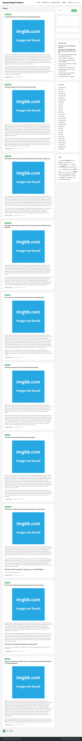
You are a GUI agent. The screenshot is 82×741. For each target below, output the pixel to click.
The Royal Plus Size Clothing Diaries (66, 67)
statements (64, 175)
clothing (67, 160)
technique (69, 177)
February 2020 (61, 138)
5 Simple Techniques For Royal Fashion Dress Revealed (21, 367)
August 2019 (61, 148)
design (60, 162)
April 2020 (60, 134)
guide (71, 167)
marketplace (66, 169)
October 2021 (61, 97)
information (60, 169)
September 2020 (62, 124)
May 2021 (60, 108)
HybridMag (76, 739)
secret (60, 174)
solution (60, 175)
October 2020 (61, 122)
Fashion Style (7, 295)
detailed (64, 162)
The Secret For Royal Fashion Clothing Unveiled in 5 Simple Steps (24, 509)
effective (68, 164)
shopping (67, 174)
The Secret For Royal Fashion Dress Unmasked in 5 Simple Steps (24, 297)
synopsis (65, 177)
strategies (74, 175)
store (68, 175)
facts (59, 167)
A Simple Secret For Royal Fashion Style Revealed (19, 437)
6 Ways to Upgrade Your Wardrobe (66, 58)
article (59, 160)
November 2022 (62, 87)
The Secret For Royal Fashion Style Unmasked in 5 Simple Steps (24, 585)
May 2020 (60, 132)
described (72, 160)
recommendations (69, 172)
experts (74, 164)
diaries (69, 162)
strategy (59, 177)
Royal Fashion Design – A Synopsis (66, 76)
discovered (61, 164)
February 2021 (61, 114)
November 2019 (62, 142)
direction (72, 162)
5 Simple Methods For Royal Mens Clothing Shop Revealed (22, 17)
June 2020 (60, 130)
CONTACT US (71, 2)
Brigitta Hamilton (9, 77)
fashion (63, 167)
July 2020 (60, 128)
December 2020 (62, 118)
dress (65, 164)
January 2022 (61, 91)
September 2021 (62, 99)
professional (64, 172)
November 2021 (62, 95)
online (75, 169)
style (62, 177)
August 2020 (61, 126)
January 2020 (61, 140)
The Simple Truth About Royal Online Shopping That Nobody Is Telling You (27, 158)
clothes (62, 160)
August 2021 (61, 102)
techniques (74, 177)
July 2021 (60, 104)
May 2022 (60, 89)
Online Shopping (8, 14)
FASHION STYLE (45, 2)
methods (71, 169)
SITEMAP (64, 2)
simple (73, 174)
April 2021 (60, 110)
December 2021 (62, 93)
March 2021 (61, 112)
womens (68, 179)
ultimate (60, 179)
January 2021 (61, 116)
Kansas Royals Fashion (13, 2)
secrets (63, 173)
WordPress (69, 739)
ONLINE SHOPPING (55, 2)
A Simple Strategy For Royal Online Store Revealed (20, 87)
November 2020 (62, 120)
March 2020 (61, 136)
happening (75, 167)
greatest (68, 167)
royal (75, 172)
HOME (38, 2)
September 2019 (62, 146)
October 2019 (61, 144)
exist (71, 164)
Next (11, 731)
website (64, 179)
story (71, 175)
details (66, 162)
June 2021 (60, 106)
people (60, 172)
